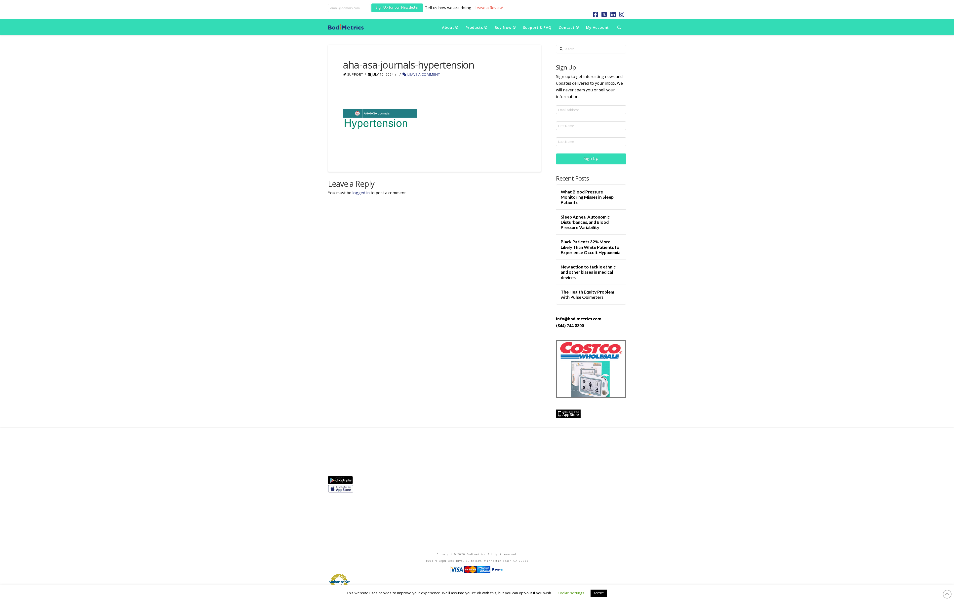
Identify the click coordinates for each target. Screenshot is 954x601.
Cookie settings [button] (571, 592)
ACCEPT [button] (599, 593)
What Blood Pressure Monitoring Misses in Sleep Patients (587, 197)
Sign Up (591, 158)
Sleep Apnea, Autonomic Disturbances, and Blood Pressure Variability (585, 222)
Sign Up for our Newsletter (397, 7)
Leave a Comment (423, 74)
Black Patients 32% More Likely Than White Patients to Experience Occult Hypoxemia (590, 247)
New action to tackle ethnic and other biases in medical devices (588, 272)
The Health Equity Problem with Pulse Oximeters (587, 294)
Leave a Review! (489, 7)
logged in (361, 192)
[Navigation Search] (619, 27)
